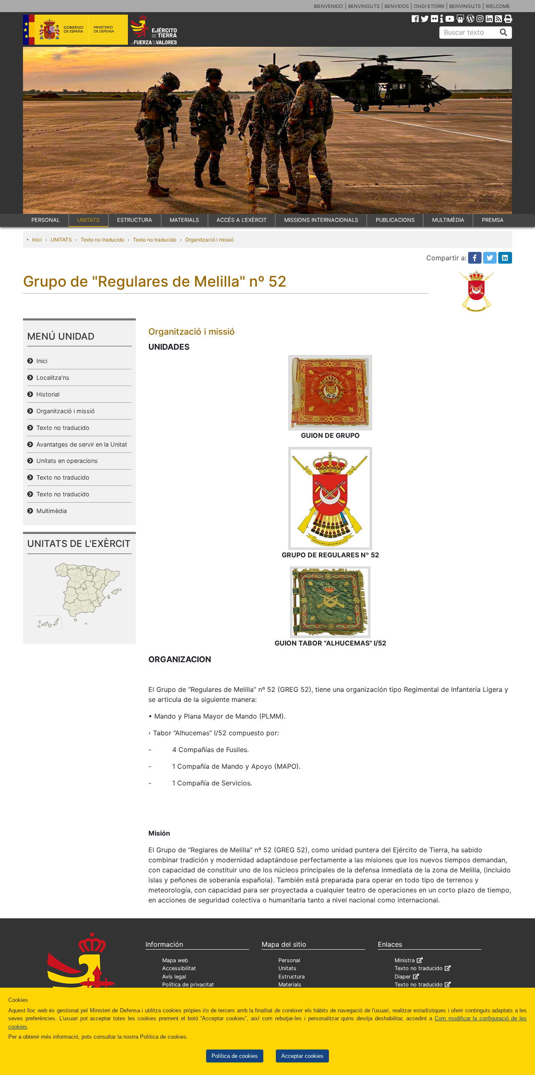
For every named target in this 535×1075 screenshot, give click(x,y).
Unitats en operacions (65, 460)
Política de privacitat (188, 984)
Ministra (405, 960)
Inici (37, 239)
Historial (46, 394)
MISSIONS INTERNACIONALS (321, 220)
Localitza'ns (51, 377)
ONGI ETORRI (429, 6)
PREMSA (493, 220)
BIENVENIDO (328, 6)
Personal (289, 960)
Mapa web (175, 960)
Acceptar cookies (302, 1056)
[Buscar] (503, 32)
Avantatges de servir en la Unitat (80, 444)
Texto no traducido (102, 239)
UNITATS (88, 220)
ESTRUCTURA (134, 220)
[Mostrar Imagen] (330, 392)
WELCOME (498, 6)
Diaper (403, 976)
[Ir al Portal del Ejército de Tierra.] (163, 29)
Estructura (291, 976)
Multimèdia (50, 510)
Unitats (287, 968)
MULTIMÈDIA (448, 220)
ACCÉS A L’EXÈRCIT (242, 220)
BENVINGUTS (364, 6)
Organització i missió (209, 239)
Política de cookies (234, 1056)
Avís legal (174, 976)
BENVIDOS (397, 6)
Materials (289, 984)
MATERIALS (184, 220)
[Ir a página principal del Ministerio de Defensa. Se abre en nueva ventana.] (75, 29)
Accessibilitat (179, 968)
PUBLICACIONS (395, 220)
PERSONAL (45, 220)
